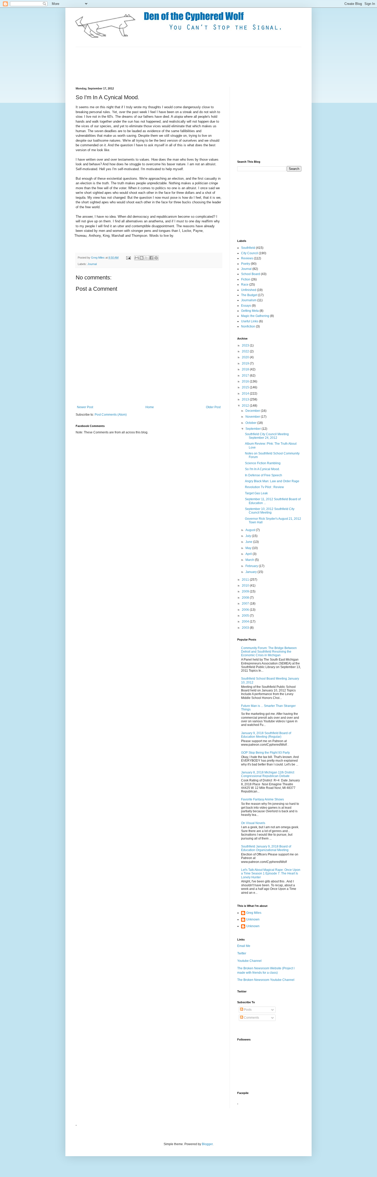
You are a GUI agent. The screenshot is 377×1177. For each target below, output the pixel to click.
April (249, 554)
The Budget (249, 295)
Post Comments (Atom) (111, 414)
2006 (246, 610)
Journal (92, 264)
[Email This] (136, 257)
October (251, 423)
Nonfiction (248, 326)
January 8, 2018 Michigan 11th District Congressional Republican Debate (267, 774)
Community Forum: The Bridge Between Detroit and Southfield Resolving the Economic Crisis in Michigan (269, 651)
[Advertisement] (169, 66)
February (252, 566)
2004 (246, 621)
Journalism (248, 300)
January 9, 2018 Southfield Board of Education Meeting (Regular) (266, 734)
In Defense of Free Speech (263, 475)
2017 (246, 375)
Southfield (248, 248)
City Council (249, 253)
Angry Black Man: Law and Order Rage (272, 481)
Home (149, 407)
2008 (246, 597)
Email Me (243, 946)
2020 (246, 357)
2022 (246, 351)
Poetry (245, 264)
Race (245, 284)
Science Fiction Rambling (263, 463)
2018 (246, 369)
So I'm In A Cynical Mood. (262, 469)
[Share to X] (146, 257)
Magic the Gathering (255, 316)
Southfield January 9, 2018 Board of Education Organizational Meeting (266, 848)
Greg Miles (98, 257)
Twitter (241, 953)
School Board (250, 274)
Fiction (245, 279)
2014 (246, 393)
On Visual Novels (253, 823)
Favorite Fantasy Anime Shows (262, 799)
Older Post (213, 407)
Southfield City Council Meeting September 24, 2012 (267, 436)
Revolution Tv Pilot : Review (264, 487)
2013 (246, 399)
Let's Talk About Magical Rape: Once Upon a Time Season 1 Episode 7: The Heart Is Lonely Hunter (270, 873)
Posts (247, 1009)
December (253, 411)
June (249, 542)
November (253, 416)
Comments (251, 1017)
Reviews (247, 258)
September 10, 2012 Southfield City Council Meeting (269, 510)
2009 (246, 591)
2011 (246, 579)
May (248, 548)
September (253, 429)
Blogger (207, 1144)
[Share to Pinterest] (156, 257)
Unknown (253, 919)
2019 (246, 363)
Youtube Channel (249, 961)
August (250, 530)
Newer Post (85, 407)
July (248, 536)
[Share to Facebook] (151, 257)
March (250, 560)
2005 (246, 615)
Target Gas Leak (256, 493)
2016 (246, 381)
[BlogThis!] (141, 257)
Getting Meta (250, 311)
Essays (246, 305)
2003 (246, 627)
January (251, 572)
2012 (246, 405)
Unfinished (248, 290)
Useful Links (249, 321)
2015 (246, 387)
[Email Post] (128, 257)
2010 (246, 585)
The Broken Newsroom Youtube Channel (265, 980)
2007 (246, 603)
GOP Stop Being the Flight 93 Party (265, 752)
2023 (246, 345)
